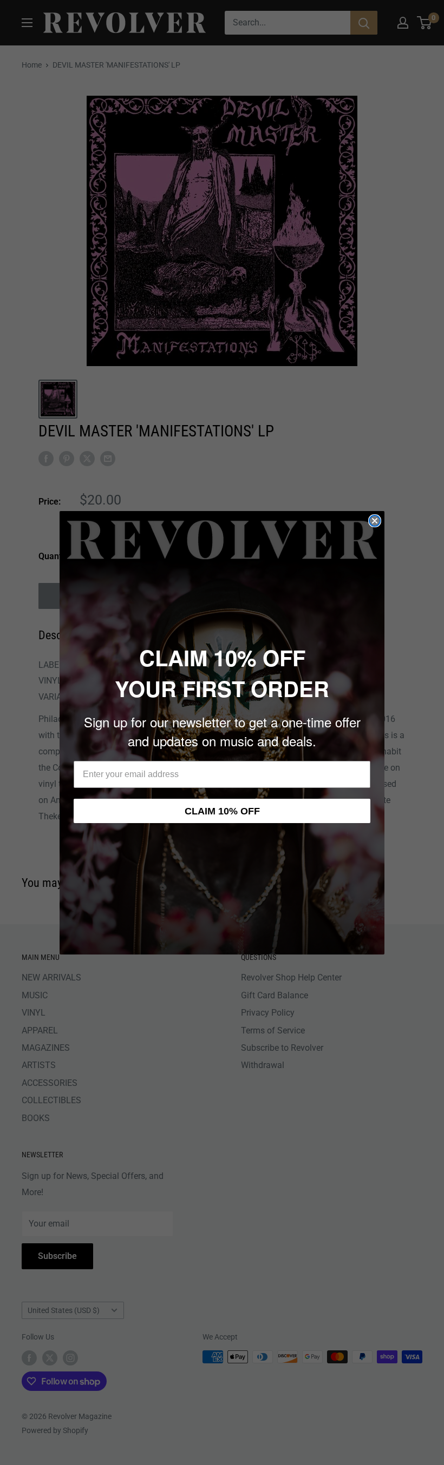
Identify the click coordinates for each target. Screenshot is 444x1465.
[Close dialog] (374, 520)
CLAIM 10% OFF (222, 811)
